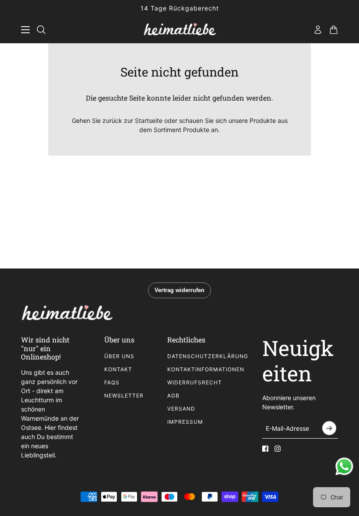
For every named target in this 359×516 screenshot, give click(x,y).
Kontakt (118, 369)
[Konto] (317, 29)
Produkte (196, 129)
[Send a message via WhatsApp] (344, 466)
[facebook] (265, 448)
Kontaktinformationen (205, 369)
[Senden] (329, 428)
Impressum (185, 421)
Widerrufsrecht (194, 382)
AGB (173, 395)
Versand (181, 408)
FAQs (112, 382)
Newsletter (124, 395)
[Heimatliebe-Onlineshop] (179, 29)
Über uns (119, 356)
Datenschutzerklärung (207, 356)
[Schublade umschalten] (25, 29)
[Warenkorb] (333, 29)
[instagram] (277, 448)
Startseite (148, 120)
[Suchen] (41, 29)
